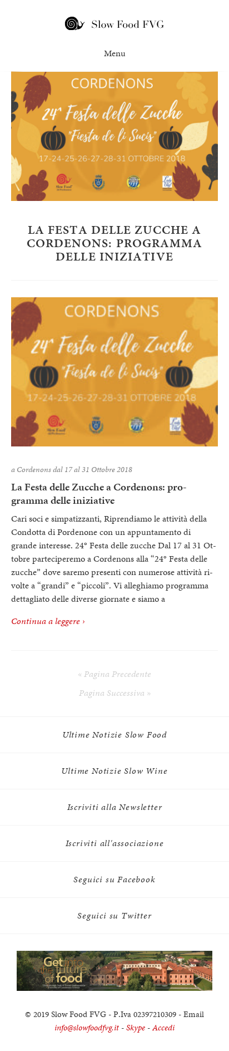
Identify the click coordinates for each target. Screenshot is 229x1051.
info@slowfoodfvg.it (86, 1027)
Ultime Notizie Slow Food (114, 734)
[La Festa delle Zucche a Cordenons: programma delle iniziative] (114, 371)
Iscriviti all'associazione (115, 843)
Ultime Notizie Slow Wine (114, 770)
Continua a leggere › (48, 621)
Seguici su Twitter (114, 915)
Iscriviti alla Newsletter (114, 806)
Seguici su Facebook (114, 879)
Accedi (163, 1027)
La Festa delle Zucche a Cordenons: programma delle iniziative (99, 493)
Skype (135, 1027)
